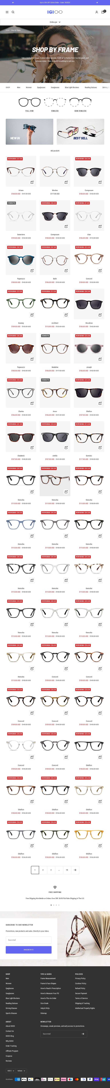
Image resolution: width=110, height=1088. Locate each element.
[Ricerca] (13, 12)
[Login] (96, 12)
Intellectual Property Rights (85, 1008)
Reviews (9, 1061)
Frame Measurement (48, 978)
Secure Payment (81, 993)
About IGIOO (10, 1026)
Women (29, 87)
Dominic (89, 456)
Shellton (89, 765)
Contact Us (10, 1031)
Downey (21, 323)
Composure (89, 190)
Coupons (9, 1056)
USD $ (9, 1071)
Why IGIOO (9, 1041)
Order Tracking (11, 1046)
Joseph (89, 367)
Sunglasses (55, 87)
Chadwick (21, 456)
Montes (55, 190)
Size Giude (44, 1003)
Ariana (21, 190)
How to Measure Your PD (50, 993)
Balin (55, 279)
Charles (21, 411)
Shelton (89, 411)
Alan (89, 234)
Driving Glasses (11, 1008)
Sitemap (44, 1013)
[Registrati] (83, 1034)
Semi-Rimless (80, 111)
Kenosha (21, 500)
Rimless (55, 111)
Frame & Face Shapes (48, 983)
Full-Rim (29, 111)
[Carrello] (102, 12)
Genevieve (21, 234)
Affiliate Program (12, 1051)
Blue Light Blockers (72, 87)
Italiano (20, 1071)
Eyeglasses (41, 87)
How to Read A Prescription (51, 988)
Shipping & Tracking (82, 1003)
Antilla (55, 456)
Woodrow (89, 323)
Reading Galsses (91, 87)
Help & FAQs (45, 1008)
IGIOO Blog (10, 1036)
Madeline (55, 367)
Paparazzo (21, 279)
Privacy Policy (80, 978)
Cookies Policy (80, 983)
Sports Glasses (11, 1013)
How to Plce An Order (48, 998)
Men (18, 87)
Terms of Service (81, 998)
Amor (55, 411)
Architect (55, 323)
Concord (89, 279)
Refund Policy (80, 988)
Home (7, 30)
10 (67, 870)
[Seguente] (75, 870)
